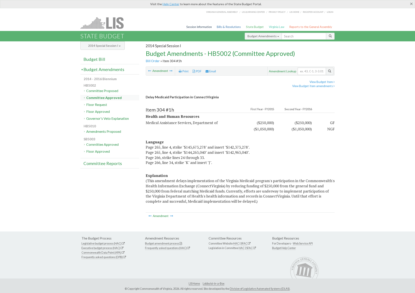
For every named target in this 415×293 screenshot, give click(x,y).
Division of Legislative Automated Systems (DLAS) (260, 288)
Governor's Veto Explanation (107, 118)
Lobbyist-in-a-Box (213, 283)
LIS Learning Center (253, 12)
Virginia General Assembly (222, 12)
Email (212, 71)
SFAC (244, 243)
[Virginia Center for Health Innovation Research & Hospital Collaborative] (170, 71)
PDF (198, 71)
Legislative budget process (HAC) (101, 243)
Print (185, 71)
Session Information (199, 27)
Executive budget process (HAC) (100, 248)
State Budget (255, 27)
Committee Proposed (102, 91)
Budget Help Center (284, 248)
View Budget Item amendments (313, 86)
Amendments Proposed (103, 131)
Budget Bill (94, 59)
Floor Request (96, 104)
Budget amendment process (162, 243)
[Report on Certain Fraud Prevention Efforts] (150, 71)
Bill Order (153, 61)
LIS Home (194, 283)
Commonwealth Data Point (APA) (101, 252)
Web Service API (303, 243)
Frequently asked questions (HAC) (166, 248)
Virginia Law (276, 27)
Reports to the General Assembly (310, 27)
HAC (236, 243)
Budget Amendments (262, 36)
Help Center (171, 4)
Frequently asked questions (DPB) (102, 257)
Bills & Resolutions (229, 27)
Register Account (313, 12)
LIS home (294, 12)
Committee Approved (104, 98)
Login (330, 12)
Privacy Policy (277, 12)
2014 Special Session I (103, 45)
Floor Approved (98, 111)
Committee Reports (102, 163)
